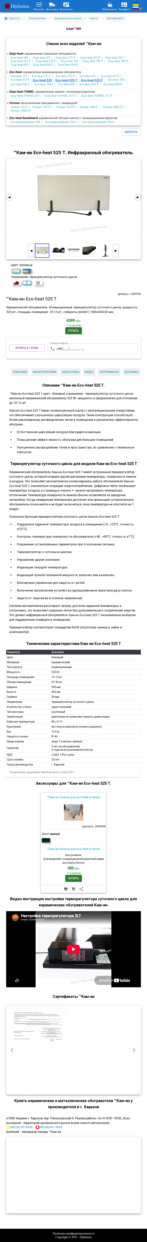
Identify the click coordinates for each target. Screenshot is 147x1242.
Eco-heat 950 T (89, 84)
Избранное (110, 9)
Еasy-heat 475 (41, 57)
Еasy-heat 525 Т (21, 61)
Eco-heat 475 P (20, 79)
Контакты (66, 9)
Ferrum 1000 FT (113, 107)
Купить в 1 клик (27, 347)
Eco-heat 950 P (113, 84)
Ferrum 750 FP (65, 107)
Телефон (124, 9)
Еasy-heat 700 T (93, 61)
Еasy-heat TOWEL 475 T (60, 95)
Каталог (39, 9)
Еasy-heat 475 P (90, 57)
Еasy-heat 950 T (43, 64)
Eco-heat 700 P (44, 84)
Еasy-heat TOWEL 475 (25, 95)
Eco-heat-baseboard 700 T (61, 122)
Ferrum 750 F (19, 107)
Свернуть (131, 132)
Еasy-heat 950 (19, 64)
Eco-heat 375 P (65, 76)
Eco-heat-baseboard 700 (25, 122)
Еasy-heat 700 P (118, 61)
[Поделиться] (81, 889)
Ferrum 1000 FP (21, 110)
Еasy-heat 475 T (65, 57)
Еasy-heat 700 (69, 61)
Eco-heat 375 (19, 76)
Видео (89, 372)
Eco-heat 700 (116, 79)
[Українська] (137, 4)
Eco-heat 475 (88, 76)
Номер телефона (59, 343)
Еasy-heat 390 (19, 57)
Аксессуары (70, 372)
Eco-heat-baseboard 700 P (98, 122)
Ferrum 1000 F (89, 107)
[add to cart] (73, 889)
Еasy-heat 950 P (68, 64)
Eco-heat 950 (66, 84)
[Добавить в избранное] (66, 889)
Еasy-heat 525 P (46, 61)
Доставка (52, 9)
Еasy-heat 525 (114, 57)
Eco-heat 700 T (20, 84)
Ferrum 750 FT (42, 107)
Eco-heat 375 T (41, 76)
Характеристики (44, 372)
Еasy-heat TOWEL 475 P (96, 95)
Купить (73, 330)
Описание (20, 372)
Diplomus (20, 6)
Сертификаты (109, 372)
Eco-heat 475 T (110, 76)
